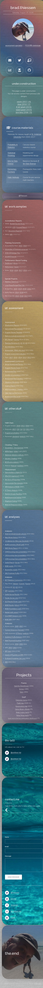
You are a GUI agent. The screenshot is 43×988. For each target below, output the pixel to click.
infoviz (17, 605)
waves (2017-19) (24, 102)
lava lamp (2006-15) (24, 112)
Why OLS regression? (12, 476)
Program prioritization (12, 433)
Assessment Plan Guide (12, 397)
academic (20, 466)
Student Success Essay (17, 224)
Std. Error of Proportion (12, 480)
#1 (14, 587)
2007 (21, 626)
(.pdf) (22, 545)
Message (8, 856)
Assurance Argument (15, 231)
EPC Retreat (9, 340)
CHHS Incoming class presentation (16, 552)
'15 (18, 429)
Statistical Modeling (11, 154)
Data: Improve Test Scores (13, 393)
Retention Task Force (11, 282)
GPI (6, 591)
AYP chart (8, 651)
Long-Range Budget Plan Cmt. (15, 285)
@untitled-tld (16, 752)
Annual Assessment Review (14, 364)
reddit (13, 917)
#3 (24, 343)
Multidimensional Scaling (13, 498)
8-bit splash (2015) (23, 107)
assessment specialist (13, 45)
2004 (27, 426)
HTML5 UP (37, 983)
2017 (20, 270)
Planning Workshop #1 (12, 343)
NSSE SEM (8, 620)
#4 (26, 343)
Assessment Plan (10, 371)
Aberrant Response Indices (13, 505)
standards (15, 437)
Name (7, 837)
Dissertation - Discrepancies (14, 448)
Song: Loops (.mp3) (22, 712)
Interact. (15, 584)
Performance (9, 267)
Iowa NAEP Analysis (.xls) (13, 616)
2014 (20, 357)
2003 (15, 648)
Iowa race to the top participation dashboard (22, 718)
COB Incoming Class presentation (16, 559)
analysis (22, 437)
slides (29, 289)
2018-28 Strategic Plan (12, 253)
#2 (21, 343)
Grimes (21, 689)
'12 (24, 429)
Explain (28, 584)
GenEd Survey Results (12, 594)
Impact (16, 267)
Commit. (22, 584)
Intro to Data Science (12, 162)
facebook (14, 905)
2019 (11, 270)
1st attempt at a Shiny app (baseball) (17, 541)
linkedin (13, 899)
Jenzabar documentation (13, 375)
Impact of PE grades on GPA (14, 655)
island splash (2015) (24, 110)
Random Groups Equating (13, 494)
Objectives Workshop (12, 382)
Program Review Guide (12, 368)
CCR (13, 227)
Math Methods (13, 177)
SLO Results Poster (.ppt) (13, 602)
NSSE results (9, 566)
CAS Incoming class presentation (15, 555)
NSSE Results (9, 605)
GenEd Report (9, 563)
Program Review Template (13, 332)
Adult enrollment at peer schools (15, 534)
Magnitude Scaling (11, 501)
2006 (16, 626)
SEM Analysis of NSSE (12, 487)
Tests (21, 692)
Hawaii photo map (21, 706)
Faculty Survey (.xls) (11, 598)
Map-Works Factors (11, 537)
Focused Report (21, 227)
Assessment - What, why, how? (15, 350)
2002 (10, 648)
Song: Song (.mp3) (22, 715)
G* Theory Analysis (11, 490)
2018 (16, 270)
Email (7, 846)
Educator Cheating (11, 459)
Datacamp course (21, 700)
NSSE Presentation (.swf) (13, 609)
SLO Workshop (10, 347)
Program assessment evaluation (15, 354)
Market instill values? (11, 612)
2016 (25, 270)
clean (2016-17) (23, 104)
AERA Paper (9, 451)
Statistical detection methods (14, 455)
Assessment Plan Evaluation (14, 379)
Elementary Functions (12, 170)
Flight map (20, 703)
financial (13, 466)
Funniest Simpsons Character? (14, 630)
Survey (17, 563)
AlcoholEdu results (11, 570)
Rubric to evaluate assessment (15, 336)
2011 (29, 357)
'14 (21, 429)
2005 (21, 644)
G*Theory (19, 633)
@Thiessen (23, 196)
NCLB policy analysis (12, 462)
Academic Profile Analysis (13, 637)
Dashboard (8, 263)
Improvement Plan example (14, 329)
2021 (20, 246)
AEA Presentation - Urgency (14, 389)
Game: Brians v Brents (22, 709)
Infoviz (15, 263)
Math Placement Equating (13, 641)
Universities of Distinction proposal (16, 249)
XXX (6, 662)
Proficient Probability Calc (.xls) (15, 658)
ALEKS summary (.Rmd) (12, 545)
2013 (24, 357)
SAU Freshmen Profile (12, 573)
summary (11, 591)
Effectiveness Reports (12, 325)
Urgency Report (10, 386)
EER (11, 234)
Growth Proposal (10, 257)
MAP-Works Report (11, 548)
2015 (15, 357)
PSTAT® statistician (33, 45)
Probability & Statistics (13, 146)
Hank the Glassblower (21, 686)
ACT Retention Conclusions (14, 580)
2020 (25, 246)
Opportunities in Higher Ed (13, 472)
